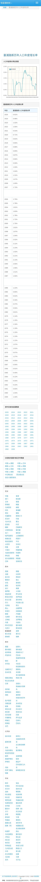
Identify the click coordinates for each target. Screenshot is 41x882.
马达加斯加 (9, 834)
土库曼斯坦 (20, 536)
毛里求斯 (19, 794)
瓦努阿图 (19, 756)
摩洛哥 (7, 817)
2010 (7, 421)
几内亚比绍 (9, 848)
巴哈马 (18, 723)
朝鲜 (6, 527)
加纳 (6, 791)
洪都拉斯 (8, 703)
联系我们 (14, 876)
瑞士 (17, 580)
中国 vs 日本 (21, 463)
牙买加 (7, 664)
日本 (6, 502)
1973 (19, 441)
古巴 (6, 726)
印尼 (6, 510)
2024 (13, 412)
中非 (6, 851)
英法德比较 (20, 474)
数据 (4, 7)
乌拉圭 (18, 664)
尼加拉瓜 (8, 655)
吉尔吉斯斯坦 (9, 558)
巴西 (17, 715)
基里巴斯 (8, 742)
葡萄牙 (7, 580)
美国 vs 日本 (9, 466)
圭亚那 (18, 672)
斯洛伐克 (19, 628)
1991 (31, 429)
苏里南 (18, 706)
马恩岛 (18, 622)
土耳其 (18, 591)
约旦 (17, 524)
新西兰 (18, 736)
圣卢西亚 (8, 700)
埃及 (17, 783)
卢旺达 (7, 837)
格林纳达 (8, 692)
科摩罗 (7, 831)
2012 (25, 418)
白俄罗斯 (19, 608)
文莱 (17, 547)
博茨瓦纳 (8, 800)
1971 (31, 441)
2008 (19, 421)
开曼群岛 (8, 717)
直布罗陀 (19, 600)
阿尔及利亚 (20, 786)
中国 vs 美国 (9, 463)
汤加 (6, 767)
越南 (17, 507)
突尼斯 (18, 843)
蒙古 (17, 521)
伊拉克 (7, 555)
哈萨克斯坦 (9, 536)
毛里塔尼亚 (9, 803)
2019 (13, 415)
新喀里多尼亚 (20, 770)
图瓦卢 (18, 762)
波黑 (17, 631)
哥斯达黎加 (9, 678)
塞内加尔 (19, 834)
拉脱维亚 (19, 611)
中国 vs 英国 (9, 469)
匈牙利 (18, 585)
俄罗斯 (7, 591)
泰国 (17, 502)
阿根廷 (7, 723)
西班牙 (18, 577)
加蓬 (17, 854)
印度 (17, 519)
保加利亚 (8, 594)
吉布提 (7, 806)
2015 (7, 418)
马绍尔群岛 (9, 750)
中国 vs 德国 (21, 466)
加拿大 (18, 647)
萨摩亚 (7, 762)
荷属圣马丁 (20, 652)
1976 (31, 438)
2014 (13, 418)
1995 (7, 429)
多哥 (6, 814)
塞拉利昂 (19, 803)
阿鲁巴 (7, 720)
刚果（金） (20, 809)
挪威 (6, 614)
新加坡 (18, 499)
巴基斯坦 (8, 516)
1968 (19, 443)
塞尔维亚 (19, 625)
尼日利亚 (19, 811)
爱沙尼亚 (8, 634)
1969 (13, 443)
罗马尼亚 (19, 594)
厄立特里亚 (9, 854)
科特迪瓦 (8, 845)
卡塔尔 (7, 550)
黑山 (6, 608)
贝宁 (6, 811)
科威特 (18, 553)
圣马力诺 (8, 600)
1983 (19, 435)
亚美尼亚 (19, 561)
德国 (17, 571)
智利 (6, 661)
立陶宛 (7, 619)
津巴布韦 (19, 823)
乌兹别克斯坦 (9, 553)
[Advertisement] (20, 30)
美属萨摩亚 (9, 759)
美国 (6, 647)
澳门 (6, 499)
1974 (13, 441)
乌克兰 (7, 628)
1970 (7, 443)
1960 (7, 449)
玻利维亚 (19, 649)
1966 (31, 443)
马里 (17, 857)
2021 (31, 412)
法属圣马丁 (9, 669)
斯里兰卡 (19, 516)
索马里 (18, 851)
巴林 (6, 561)
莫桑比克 (8, 823)
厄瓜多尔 (19, 709)
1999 (13, 426)
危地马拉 (19, 712)
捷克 (6, 585)
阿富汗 (18, 538)
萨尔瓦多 (19, 717)
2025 (7, 412)
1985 (7, 435)
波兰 (6, 588)
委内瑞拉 (8, 649)
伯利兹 (7, 689)
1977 (25, 438)
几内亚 (18, 806)
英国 (6, 571)
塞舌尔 (7, 809)
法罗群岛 (19, 619)
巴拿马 (18, 720)
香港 (17, 496)
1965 (7, 446)
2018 (19, 415)
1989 (13, 432)
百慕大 (18, 683)
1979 (13, 438)
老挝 (6, 513)
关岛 (6, 747)
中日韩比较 (9, 474)
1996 (31, 426)
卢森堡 (18, 614)
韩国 (17, 504)
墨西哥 (18, 695)
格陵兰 (18, 692)
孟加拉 (7, 524)
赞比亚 (18, 837)
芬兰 (6, 602)
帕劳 (17, 759)
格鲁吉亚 (8, 538)
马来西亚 (8, 507)
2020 (7, 415)
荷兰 (17, 605)
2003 (19, 424)
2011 (31, 418)
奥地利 (18, 583)
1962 (25, 446)
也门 (6, 533)
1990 (7, 432)
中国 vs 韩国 (21, 472)
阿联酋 (18, 558)
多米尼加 (19, 703)
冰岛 (6, 583)
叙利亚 (18, 533)
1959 (13, 449)
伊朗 (17, 555)
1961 (31, 446)
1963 (19, 446)
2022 (25, 412)
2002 (25, 424)
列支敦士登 (20, 602)
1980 (7, 438)
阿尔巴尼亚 (9, 625)
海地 (6, 695)
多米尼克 (8, 672)
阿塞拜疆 (19, 550)
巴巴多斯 (8, 715)
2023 (19, 412)
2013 (19, 418)
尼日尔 (7, 789)
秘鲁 (6, 706)
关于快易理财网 (6, 876)
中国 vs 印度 (21, 469)
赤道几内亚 (20, 845)
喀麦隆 (18, 814)
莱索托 (18, 820)
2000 (7, 426)
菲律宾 (7, 504)
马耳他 (7, 605)
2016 (31, 415)
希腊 (17, 588)
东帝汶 (18, 544)
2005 (7, 424)
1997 (25, 426)
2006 (31, 421)
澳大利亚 (8, 736)
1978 (19, 438)
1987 (25, 432)
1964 (13, 446)
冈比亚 (7, 840)
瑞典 (17, 636)
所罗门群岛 (9, 770)
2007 (25, 421)
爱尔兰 (18, 634)
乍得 (17, 817)
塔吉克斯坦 (9, 541)
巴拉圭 (18, 655)
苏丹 (6, 860)
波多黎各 (8, 652)
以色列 (7, 544)
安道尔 (7, 611)
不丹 (17, 541)
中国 (6, 496)
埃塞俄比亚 (20, 826)
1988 (19, 432)
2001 (31, 424)
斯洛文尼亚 (9, 597)
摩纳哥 (7, 636)
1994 (13, 429)
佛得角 (18, 791)
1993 (19, 429)
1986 (31, 432)
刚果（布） (9, 826)
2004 (13, 424)
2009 (13, 421)
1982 (25, 435)
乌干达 (18, 860)
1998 (19, 426)
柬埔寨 (18, 510)
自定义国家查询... (11, 477)
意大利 (7, 577)
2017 (25, 415)
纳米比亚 (19, 789)
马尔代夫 (8, 521)
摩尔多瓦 (19, 617)
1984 (13, 435)
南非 (6, 783)
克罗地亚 (19, 597)
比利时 (18, 574)
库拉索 (7, 712)
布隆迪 (7, 820)
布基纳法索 (20, 800)
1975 (7, 441)
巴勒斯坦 (19, 527)
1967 (25, 443)
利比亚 (7, 797)
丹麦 (6, 622)
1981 (31, 435)
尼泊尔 (7, 519)
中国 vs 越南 (9, 472)
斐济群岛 (19, 750)
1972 (25, 441)
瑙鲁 (6, 773)
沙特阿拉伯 (9, 530)
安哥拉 (7, 786)
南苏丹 (18, 840)
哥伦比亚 (8, 709)
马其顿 (7, 617)
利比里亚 (8, 794)
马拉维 (7, 857)
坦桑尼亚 (19, 797)
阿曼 (6, 547)
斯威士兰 (19, 848)
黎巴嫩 (18, 530)
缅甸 (17, 513)
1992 (25, 429)
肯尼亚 (7, 843)
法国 (6, 574)
